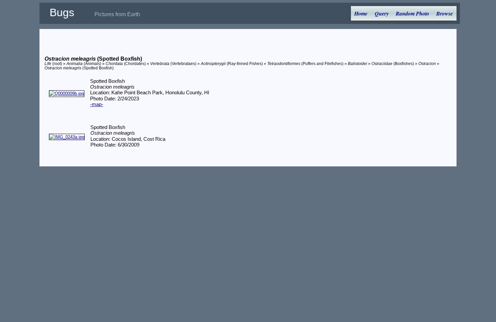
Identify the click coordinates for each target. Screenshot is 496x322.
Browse (444, 13)
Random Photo (412, 13)
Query (382, 13)
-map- (96, 104)
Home (360, 13)
